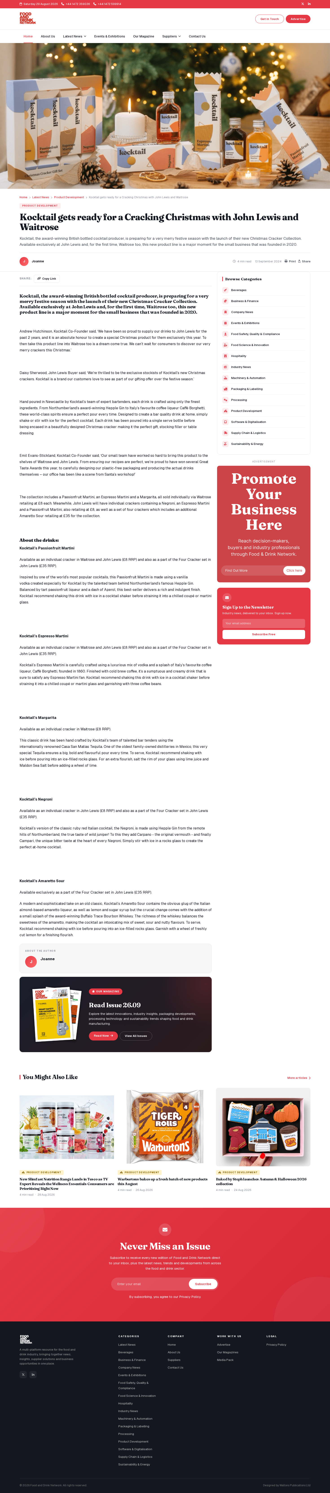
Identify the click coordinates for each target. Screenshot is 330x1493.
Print (292, 261)
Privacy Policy (276, 1345)
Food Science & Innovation (250, 345)
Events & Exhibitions (109, 36)
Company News (242, 312)
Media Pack (225, 1360)
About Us (48, 36)
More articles (297, 1078)
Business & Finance (245, 301)
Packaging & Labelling (247, 389)
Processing (239, 400)
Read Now (102, 1036)
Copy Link (49, 279)
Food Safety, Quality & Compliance (255, 334)
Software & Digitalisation (248, 422)
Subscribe (203, 1284)
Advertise (298, 19)
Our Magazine (143, 36)
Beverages (238, 290)
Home (28, 36)
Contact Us (197, 36)
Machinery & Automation (248, 378)
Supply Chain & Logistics (248, 433)
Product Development (69, 197)
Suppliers (174, 1360)
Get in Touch (269, 19)
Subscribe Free (263, 634)
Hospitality (238, 356)
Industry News (241, 367)
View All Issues (136, 1036)
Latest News (40, 197)
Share (306, 261)
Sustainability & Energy (247, 444)
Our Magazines (227, 1352)
